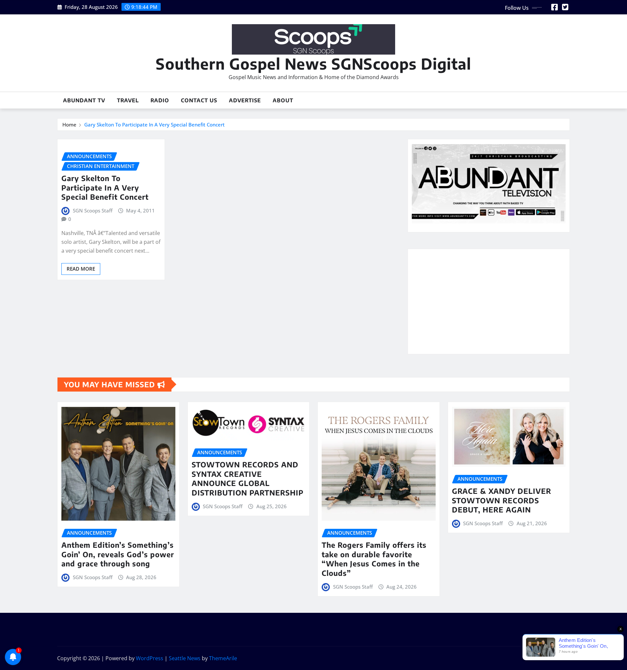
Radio (160, 100)
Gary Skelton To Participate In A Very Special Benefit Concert (154, 124)
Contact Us (199, 100)
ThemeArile (223, 658)
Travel (128, 100)
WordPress (149, 658)
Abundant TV (84, 100)
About (283, 100)
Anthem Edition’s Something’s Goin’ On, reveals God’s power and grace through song (117, 554)
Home (69, 124)
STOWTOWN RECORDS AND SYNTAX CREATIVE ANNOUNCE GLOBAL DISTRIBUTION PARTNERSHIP (247, 478)
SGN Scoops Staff (92, 210)
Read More (81, 268)
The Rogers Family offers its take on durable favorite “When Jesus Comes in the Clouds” (374, 559)
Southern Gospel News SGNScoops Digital (313, 63)
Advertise (245, 100)
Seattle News (185, 658)
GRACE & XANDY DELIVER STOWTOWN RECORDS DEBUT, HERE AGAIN (501, 500)
